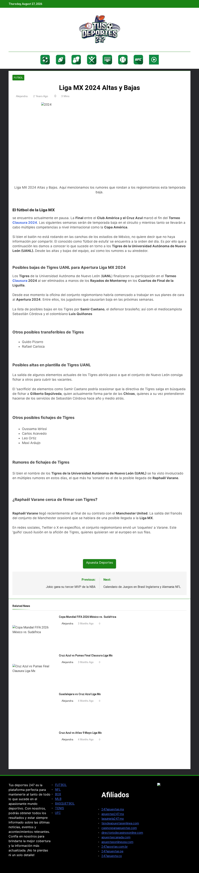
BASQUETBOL (65, 803)
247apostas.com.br (114, 847)
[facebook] (11, 30)
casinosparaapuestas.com (119, 828)
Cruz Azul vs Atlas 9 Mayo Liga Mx (80, 732)
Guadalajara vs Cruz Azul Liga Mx (80, 694)
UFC (58, 813)
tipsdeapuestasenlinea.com (120, 823)
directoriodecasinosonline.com (122, 833)
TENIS (59, 808)
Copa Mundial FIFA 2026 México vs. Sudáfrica (87, 616)
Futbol (18, 77)
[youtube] (29, 30)
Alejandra (22, 96)
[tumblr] (25, 30)
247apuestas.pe (112, 851)
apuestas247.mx (112, 814)
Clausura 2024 (24, 223)
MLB (58, 799)
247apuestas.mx (112, 809)
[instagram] (15, 30)
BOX (58, 794)
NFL (58, 789)
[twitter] (20, 30)
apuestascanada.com (115, 837)
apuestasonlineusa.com (117, 842)
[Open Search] (189, 60)
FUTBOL (61, 785)
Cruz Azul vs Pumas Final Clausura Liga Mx (86, 655)
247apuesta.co (111, 856)
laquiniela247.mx (112, 819)
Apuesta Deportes (99, 562)
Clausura (19, 281)
